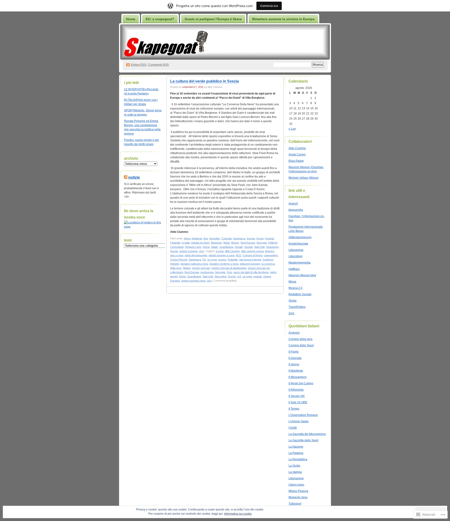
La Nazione (296, 446)
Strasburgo (272, 246)
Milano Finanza (298, 491)
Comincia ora (269, 6)
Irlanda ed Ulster (200, 242)
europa (222, 259)
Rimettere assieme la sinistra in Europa (283, 19)
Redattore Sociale (300, 294)
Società (248, 246)
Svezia (174, 251)
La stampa (295, 472)
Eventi (259, 238)
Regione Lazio (193, 246)
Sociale (239, 246)
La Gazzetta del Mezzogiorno (307, 434)
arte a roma (176, 255)
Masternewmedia (300, 262)
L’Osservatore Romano (303, 415)
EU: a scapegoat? (160, 19)
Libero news (296, 484)
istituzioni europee (250, 263)
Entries (138, 64)
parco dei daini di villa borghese (251, 272)
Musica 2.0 (295, 288)
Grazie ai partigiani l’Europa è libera (213, 19)
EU (204, 259)
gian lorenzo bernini (250, 259)
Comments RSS (158, 64)
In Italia (186, 242)
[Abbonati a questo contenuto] (125, 177)
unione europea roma (193, 280)
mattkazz (294, 269)
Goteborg (267, 259)
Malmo (187, 268)
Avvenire (294, 332)
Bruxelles (215, 238)
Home (130, 19)
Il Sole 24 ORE (298, 402)
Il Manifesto (296, 370)
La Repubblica (298, 459)
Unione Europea (188, 251)
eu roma (212, 259)
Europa (251, 238)
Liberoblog (295, 256)
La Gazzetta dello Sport (303, 440)
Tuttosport (295, 503)
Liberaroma (296, 250)
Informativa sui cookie (238, 513)
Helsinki (174, 263)
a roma (220, 251)
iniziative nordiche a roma (224, 263)
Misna (292, 281)
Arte (205, 238)
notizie (134, 177)
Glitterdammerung (300, 237)
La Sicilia (294, 465)
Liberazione (296, 478)
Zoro (291, 313)
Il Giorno (294, 364)
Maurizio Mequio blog (302, 275)
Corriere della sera (300, 339)
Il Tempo (294, 408)
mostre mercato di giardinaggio (228, 268)
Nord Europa (247, 242)
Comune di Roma (252, 255)
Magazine (216, 242)
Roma (206, 246)
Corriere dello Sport (301, 345)
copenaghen (271, 255)
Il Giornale (295, 358)
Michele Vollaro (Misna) (304, 177)
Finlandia (175, 242)
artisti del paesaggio (196, 255)
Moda (226, 242)
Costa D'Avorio (178, 259)
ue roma (247, 276)
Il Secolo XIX (297, 396)
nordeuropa (207, 272)
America (269, 251)
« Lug (292, 128)
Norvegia (261, 242)
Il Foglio (294, 351)
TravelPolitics (297, 307)
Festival (269, 238)
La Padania (296, 453)
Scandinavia (226, 246)
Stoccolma (220, 276)
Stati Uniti (259, 246)
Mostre (235, 242)
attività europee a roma (222, 255)
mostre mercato (201, 268)
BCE (238, 255)
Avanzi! (293, 203)
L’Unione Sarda (298, 421)
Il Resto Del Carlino (301, 383)
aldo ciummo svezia (252, 251)
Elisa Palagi (296, 160)
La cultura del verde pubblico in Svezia (204, 81)
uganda (257, 276)
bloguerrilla (296, 209)
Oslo (229, 272)
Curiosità (226, 238)
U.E (239, 276)
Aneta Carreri (297, 154)
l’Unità (293, 427)
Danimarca (239, 238)
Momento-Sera (298, 497)
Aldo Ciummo (232, 251)
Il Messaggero (298, 377)
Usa (201, 251)
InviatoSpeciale (298, 243)
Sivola (292, 300)
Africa (187, 238)
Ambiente (197, 238)
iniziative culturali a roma (194, 263)
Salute (214, 246)
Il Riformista (296, 389)
